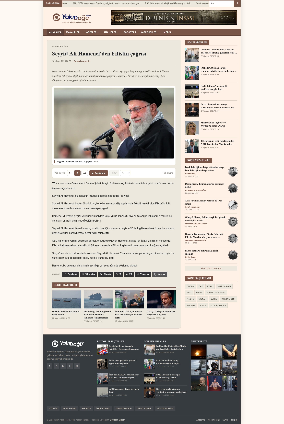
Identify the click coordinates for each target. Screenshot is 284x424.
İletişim (234, 420)
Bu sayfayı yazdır (82, 61)
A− (70, 173)
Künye (225, 420)
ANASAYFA (55, 32)
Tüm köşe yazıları (211, 268)
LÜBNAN (202, 299)
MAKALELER (73, 32)
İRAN (66, 46)
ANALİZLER (111, 32)
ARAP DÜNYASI (224, 286)
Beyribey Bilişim (117, 420)
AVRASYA (191, 305)
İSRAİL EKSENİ (144, 408)
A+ (84, 173)
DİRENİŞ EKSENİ (228, 299)
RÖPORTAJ (130, 32)
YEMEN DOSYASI (124, 408)
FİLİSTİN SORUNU (218, 305)
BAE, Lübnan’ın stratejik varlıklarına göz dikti (163, 3)
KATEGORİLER (150, 32)
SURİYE (214, 299)
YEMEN (203, 305)
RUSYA (199, 293)
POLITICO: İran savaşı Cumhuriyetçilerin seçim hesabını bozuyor (101, 3)
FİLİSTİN (190, 286)
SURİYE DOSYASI (165, 408)
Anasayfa (56, 46)
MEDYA (167, 32)
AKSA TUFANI (69, 408)
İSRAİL (210, 286)
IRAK (201, 286)
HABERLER (92, 32)
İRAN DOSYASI (103, 408)
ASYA (189, 293)
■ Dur (114, 173)
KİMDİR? (190, 299)
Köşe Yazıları (214, 420)
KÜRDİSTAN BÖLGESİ (216, 293)
